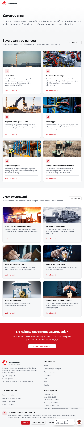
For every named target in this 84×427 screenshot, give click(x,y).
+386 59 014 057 (10, 376)
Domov (46, 365)
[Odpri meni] (80, 3)
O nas (46, 382)
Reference (47, 375)
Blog (45, 378)
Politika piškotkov (8, 405)
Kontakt (46, 385)
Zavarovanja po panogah (52, 368)
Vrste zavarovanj (49, 372)
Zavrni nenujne (38, 422)
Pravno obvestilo (8, 395)
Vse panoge (73, 42)
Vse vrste (74, 198)
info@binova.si (10, 379)
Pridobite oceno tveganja (41, 346)
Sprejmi (25, 422)
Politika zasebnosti (8, 401)
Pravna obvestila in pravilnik (11, 398)
